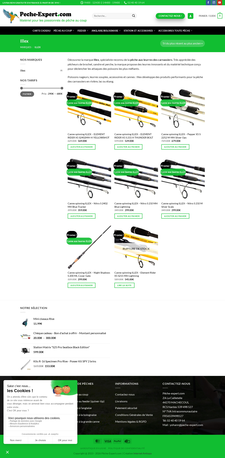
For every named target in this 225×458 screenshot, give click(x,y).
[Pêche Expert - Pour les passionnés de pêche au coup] (45, 15)
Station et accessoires (138, 30)
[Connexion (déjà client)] (190, 16)
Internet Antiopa (142, 453)
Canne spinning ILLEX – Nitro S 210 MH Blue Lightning (136, 205)
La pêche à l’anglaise (80, 408)
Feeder (82, 30)
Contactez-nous (125, 394)
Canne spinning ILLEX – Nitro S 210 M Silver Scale (182, 205)
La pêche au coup (78, 394)
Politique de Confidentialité (126, 448)
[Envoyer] (134, 16)
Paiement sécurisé (126, 408)
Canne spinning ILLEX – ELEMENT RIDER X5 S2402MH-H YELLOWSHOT (88, 136)
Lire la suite (124, 285)
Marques (25, 47)
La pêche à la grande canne (83, 421)
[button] (210, 16)
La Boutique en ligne (93, 448)
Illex (22, 70)
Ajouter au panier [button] (81, 147)
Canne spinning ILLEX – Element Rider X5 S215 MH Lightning (135, 274)
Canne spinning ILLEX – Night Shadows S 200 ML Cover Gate (89, 274)
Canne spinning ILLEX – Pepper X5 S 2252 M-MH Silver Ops (181, 136)
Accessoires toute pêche (174, 30)
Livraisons (121, 401)
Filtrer (27, 94)
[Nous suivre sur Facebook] (208, 2)
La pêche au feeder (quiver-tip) (86, 401)
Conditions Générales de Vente (134, 414)
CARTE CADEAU (41, 30)
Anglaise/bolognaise (105, 30)
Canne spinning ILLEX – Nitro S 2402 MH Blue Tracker (88, 205)
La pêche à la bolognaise (82, 414)
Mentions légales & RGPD (130, 421)
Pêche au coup (63, 30)
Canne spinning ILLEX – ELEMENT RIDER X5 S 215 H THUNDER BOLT (133, 136)
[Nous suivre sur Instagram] (214, 2)
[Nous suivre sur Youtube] (219, 2)
